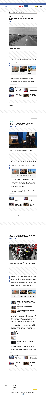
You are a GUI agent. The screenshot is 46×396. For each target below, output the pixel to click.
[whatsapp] (10, 21)
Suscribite (36, 6)
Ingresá (41, 6)
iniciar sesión (21, 107)
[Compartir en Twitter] (9, 63)
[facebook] (11, 21)
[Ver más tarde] (9, 21)
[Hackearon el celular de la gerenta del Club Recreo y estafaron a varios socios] (13, 311)
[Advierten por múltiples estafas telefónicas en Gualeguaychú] (13, 338)
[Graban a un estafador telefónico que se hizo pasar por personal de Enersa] (13, 342)
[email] (9, 65)
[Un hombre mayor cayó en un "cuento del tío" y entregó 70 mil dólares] (13, 333)
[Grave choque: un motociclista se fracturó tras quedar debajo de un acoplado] (26, 95)
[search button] (4, 3)
